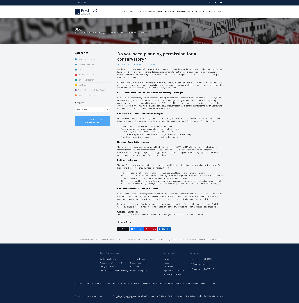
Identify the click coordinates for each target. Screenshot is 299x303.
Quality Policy (202, 296)
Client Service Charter (216, 296)
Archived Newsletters (172, 274)
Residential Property (86, 95)
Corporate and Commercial (89, 69)
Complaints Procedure (146, 296)
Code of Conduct (130, 296)
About (166, 263)
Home (77, 32)
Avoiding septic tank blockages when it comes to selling (98, 239)
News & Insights (87, 32)
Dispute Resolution (86, 74)
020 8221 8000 (81, 3)
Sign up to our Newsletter (174, 270)
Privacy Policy (117, 296)
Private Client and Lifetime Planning (92, 90)
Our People (168, 266)
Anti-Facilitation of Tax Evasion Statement (170, 296)
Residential (154, 64)
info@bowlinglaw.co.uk (198, 264)
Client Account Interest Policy (125, 297)
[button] (224, 12)
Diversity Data (190, 296)
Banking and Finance (86, 59)
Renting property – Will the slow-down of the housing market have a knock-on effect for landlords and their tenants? (174, 239)
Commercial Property (86, 64)
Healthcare (82, 85)
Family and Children (86, 80)
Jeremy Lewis (140, 64)
